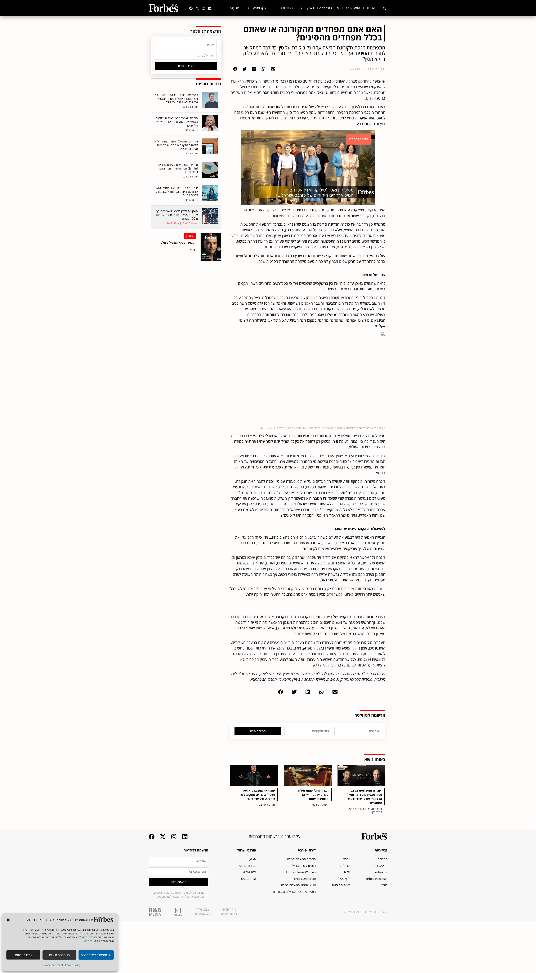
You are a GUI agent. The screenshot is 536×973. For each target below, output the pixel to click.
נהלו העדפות (23, 955)
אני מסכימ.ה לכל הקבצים (96, 955)
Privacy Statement (52, 965)
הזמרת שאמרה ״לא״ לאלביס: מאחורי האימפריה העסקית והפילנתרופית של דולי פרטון (176, 121)
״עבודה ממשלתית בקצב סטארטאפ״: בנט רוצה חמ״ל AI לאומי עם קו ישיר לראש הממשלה (364, 796)
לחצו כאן (88, 941)
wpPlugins (229, 914)
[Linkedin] (209, 8)
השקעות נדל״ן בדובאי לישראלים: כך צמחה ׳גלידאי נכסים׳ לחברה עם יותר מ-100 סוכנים (176, 214)
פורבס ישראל (246, 850)
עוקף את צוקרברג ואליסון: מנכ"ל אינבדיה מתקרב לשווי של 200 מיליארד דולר (257, 794)
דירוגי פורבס (307, 850)
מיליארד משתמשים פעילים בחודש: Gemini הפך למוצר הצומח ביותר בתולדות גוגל (178, 168)
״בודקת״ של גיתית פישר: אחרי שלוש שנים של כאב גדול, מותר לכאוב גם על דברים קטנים (176, 191)
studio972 (202, 914)
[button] (8, 920)
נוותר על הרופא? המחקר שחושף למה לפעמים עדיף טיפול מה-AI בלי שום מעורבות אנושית (176, 145)
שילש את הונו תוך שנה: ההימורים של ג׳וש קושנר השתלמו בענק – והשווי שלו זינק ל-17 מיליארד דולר (176, 98)
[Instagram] (203, 8)
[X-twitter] (197, 8)
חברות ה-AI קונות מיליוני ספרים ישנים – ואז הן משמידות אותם (313, 794)
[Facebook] (191, 8)
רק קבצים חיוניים (59, 955)
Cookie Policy (72, 965)
